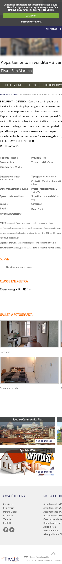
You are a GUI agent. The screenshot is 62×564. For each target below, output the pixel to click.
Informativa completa (31, 21)
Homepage (5, 95)
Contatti (48, 561)
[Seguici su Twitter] (11, 529)
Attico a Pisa (49, 526)
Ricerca (15, 95)
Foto (32, 85)
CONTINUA (31, 15)
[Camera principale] (29, 383)
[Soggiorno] (29, 346)
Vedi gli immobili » (45, 440)
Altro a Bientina (51, 530)
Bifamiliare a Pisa (52, 523)
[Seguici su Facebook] (5, 529)
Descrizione (13, 85)
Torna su (53, 554)
